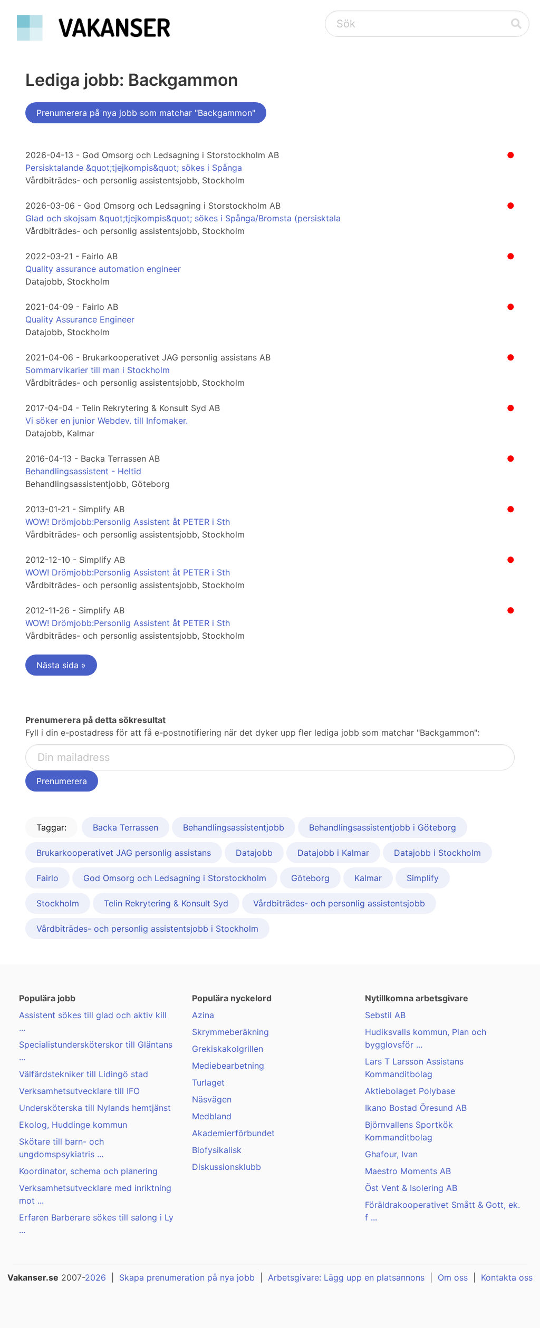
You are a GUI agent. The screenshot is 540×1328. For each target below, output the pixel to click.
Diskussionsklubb (226, 1166)
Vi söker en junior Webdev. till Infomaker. (106, 420)
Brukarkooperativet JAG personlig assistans (123, 852)
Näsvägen (212, 1099)
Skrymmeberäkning (230, 1032)
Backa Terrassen (125, 827)
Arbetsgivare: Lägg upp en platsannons (346, 1277)
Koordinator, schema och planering (88, 1171)
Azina (203, 1015)
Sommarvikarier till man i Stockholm (97, 370)
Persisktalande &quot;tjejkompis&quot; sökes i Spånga (133, 167)
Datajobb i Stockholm (437, 852)
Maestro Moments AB (408, 1171)
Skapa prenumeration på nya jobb (187, 1277)
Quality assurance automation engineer (103, 268)
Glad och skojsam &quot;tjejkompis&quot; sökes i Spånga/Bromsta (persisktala (183, 218)
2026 (95, 1277)
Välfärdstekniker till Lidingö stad (83, 1074)
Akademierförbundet (233, 1133)
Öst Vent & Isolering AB (411, 1188)
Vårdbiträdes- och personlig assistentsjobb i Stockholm (147, 928)
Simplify (423, 878)
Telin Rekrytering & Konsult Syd (166, 903)
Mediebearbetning (228, 1065)
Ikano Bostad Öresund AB (416, 1107)
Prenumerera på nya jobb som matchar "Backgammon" (145, 113)
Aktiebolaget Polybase (410, 1091)
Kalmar (368, 878)
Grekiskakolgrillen (227, 1048)
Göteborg (310, 878)
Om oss (453, 1277)
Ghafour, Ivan (391, 1154)
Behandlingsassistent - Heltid (83, 471)
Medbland (212, 1116)
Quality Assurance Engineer (79, 319)
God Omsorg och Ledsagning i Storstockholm (174, 878)
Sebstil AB (385, 1015)
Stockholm (57, 903)
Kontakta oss (507, 1277)
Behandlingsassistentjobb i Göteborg (382, 827)
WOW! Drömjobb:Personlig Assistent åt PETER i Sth (127, 521)
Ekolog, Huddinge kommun (73, 1124)
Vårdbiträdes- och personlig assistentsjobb (339, 903)
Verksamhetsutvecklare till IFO (79, 1091)
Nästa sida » (61, 665)
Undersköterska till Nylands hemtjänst (95, 1107)
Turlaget (208, 1082)
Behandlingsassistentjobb (233, 827)
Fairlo (47, 878)
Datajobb (254, 852)
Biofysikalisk (217, 1150)
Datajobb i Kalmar (333, 852)
